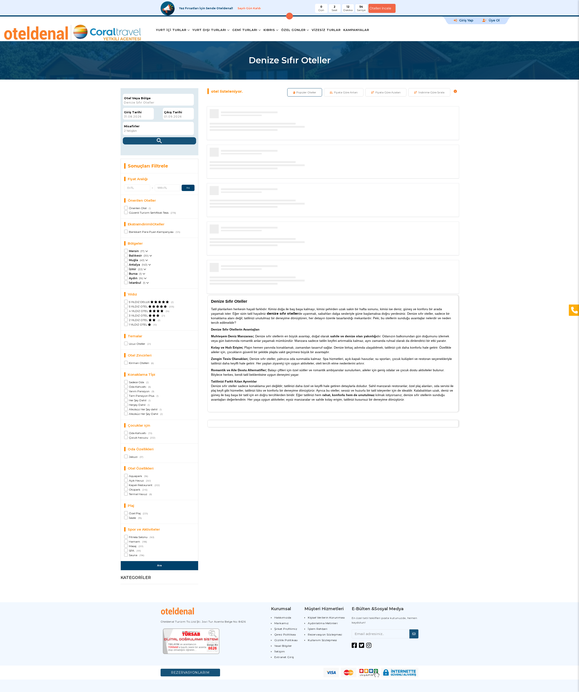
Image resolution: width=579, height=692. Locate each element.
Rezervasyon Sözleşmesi (325, 634)
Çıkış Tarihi (173, 112)
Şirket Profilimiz (285, 629)
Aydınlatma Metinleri (323, 623)
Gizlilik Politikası (286, 640)
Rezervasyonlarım (190, 673)
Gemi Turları (244, 30)
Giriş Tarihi (133, 112)
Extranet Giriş (284, 657)
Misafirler (132, 126)
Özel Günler (293, 30)
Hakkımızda (282, 617)
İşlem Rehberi (317, 629)
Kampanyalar (356, 30)
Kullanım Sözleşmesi (322, 640)
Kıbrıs (269, 30)
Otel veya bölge (137, 98)
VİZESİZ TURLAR (326, 30)
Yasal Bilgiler (283, 645)
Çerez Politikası (285, 634)
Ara (188, 188)
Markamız (281, 623)
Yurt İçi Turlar (171, 30)
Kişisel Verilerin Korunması (326, 617)
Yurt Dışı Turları (209, 30)
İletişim (279, 651)
